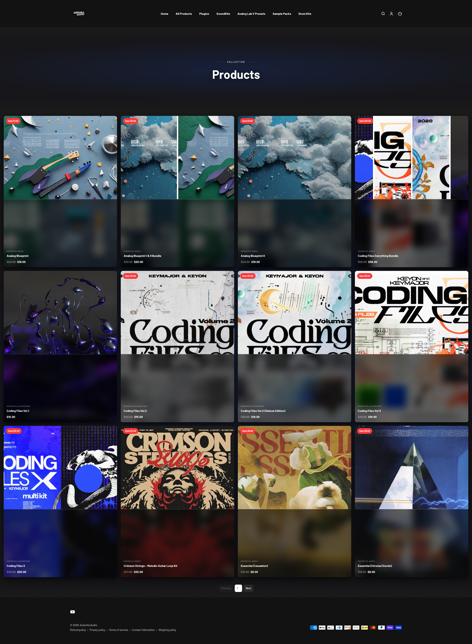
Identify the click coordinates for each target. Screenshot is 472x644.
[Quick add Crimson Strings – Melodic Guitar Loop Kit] (228, 431)
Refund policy (78, 629)
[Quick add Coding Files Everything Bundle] (462, 121)
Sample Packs (282, 13)
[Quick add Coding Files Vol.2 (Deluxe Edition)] (345, 276)
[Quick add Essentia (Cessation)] (345, 431)
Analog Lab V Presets (251, 13)
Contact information (143, 629)
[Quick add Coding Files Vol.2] (228, 276)
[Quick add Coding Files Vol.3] (462, 276)
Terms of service (118, 629)
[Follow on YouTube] (72, 611)
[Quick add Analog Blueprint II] (345, 121)
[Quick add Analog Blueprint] (111, 121)
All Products (184, 13)
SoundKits (223, 13)
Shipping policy (167, 629)
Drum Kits (305, 13)
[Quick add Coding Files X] (111, 431)
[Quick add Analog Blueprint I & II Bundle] (228, 121)
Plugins (204, 13)
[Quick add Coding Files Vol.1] (111, 276)
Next (248, 588)
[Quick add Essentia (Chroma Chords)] (462, 431)
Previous (226, 588)
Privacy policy (97, 629)
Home (164, 13)
